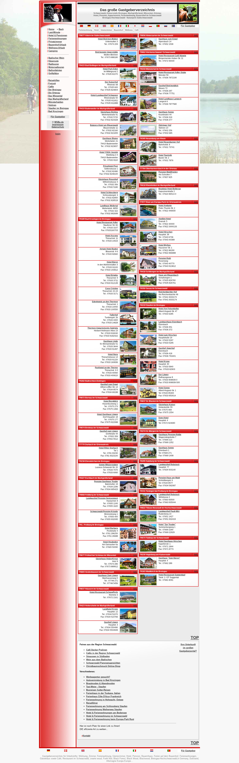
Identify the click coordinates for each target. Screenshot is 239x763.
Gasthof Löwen (111, 622)
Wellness (129, 30)
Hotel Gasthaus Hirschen (170, 541)
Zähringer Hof (165, 125)
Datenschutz (58, 127)
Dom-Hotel (163, 418)
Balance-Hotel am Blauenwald (104, 125)
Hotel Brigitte (112, 275)
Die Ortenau (54, 93)
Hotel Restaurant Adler (107, 222)
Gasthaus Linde (110, 341)
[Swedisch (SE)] (173, 26)
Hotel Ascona (111, 236)
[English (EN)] (104, 26)
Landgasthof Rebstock (169, 464)
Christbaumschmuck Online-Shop (103, 666)
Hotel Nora (113, 354)
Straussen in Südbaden (98, 656)
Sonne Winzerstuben (108, 465)
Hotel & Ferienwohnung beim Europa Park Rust (110, 719)
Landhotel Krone (110, 609)
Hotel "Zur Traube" (167, 524)
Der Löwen (163, 375)
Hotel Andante (165, 205)
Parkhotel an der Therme (106, 368)
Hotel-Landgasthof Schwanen (104, 95)
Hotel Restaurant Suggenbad (172, 575)
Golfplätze (53, 73)
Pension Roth (165, 258)
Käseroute (53, 61)
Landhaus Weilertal (109, 206)
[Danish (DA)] (97, 26)
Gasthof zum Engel (109, 384)
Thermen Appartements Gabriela (102, 328)
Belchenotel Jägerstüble (106, 52)
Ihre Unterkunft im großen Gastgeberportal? (188, 647)
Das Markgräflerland (58, 99)
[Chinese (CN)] (81, 26)
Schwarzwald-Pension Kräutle (104, 511)
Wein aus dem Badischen (99, 659)
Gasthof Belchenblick (168, 86)
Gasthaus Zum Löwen (108, 575)
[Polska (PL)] (150, 26)
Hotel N (162, 142)
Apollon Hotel (165, 219)
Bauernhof (118, 30)
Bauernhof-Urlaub (57, 44)
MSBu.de (59, 122)
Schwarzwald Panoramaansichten (103, 663)
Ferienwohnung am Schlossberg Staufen (106, 706)
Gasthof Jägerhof (167, 348)
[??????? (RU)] (166, 26)
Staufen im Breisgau (58, 108)
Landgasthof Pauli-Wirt (169, 511)
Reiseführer (92, 703)
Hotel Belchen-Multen (108, 39)
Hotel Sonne (164, 388)
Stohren (52, 105)
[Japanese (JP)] (135, 26)
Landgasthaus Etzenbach (170, 322)
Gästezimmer (106, 30)
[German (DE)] (89, 26)
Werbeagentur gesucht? (98, 677)
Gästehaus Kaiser (167, 404)
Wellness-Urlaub (56, 48)
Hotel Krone (164, 361)
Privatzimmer (55, 41)
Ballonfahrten (55, 70)
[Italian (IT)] (127, 26)
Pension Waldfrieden (168, 172)
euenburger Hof (172, 142)
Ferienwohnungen (57, 38)
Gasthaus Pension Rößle (170, 434)
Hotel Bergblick (111, 401)
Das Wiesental (55, 96)
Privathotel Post (110, 166)
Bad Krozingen (55, 111)
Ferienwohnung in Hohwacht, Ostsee (104, 699)
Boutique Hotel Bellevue (170, 189)
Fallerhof (114, 315)
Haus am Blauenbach (168, 275)
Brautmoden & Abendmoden (100, 683)
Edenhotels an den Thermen (105, 302)
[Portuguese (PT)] (158, 26)
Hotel (96, 30)
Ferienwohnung (85, 30)
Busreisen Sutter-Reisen (98, 690)
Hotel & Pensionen (57, 35)
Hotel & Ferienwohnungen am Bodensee (106, 713)
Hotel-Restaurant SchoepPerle (104, 592)
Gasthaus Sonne (166, 112)
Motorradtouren (56, 67)
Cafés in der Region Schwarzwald (103, 653)
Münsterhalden (55, 102)
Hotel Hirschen (165, 232)
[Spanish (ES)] (112, 26)
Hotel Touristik (165, 155)
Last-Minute (54, 32)
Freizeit (52, 83)
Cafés (51, 86)
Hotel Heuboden (110, 542)
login (57, 134)
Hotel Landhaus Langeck (170, 99)
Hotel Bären (112, 262)
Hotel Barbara (111, 528)
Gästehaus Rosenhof (108, 179)
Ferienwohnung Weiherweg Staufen (104, 709)
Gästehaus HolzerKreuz (107, 559)
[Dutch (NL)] (152, 751)
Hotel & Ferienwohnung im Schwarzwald (106, 716)
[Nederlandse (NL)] (143, 26)
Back (61, 29)
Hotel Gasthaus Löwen (107, 414)
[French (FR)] (120, 26)
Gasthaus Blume (110, 138)
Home (51, 29)
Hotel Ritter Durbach (108, 448)
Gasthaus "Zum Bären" (169, 558)
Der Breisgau (54, 89)
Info (135, 35)
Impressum (58, 124)
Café (137, 30)
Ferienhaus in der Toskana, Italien (103, 693)
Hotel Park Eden (110, 69)
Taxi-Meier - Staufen (96, 686)
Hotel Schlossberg (109, 192)
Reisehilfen (54, 80)
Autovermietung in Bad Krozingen (103, 680)
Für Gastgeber (58, 116)
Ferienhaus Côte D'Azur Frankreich (103, 696)
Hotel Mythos (165, 245)
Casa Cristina (111, 288)
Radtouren (53, 64)
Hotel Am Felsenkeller (169, 309)
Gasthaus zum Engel (168, 39)
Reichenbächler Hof (168, 292)
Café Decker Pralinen (96, 650)
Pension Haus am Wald (169, 478)
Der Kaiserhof (111, 82)
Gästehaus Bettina (109, 112)
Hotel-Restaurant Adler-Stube (172, 72)
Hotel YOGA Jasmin (109, 152)
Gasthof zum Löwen (109, 431)
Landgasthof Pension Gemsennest (102, 498)
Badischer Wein (56, 58)
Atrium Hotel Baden (109, 249)
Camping (53, 51)
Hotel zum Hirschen (168, 335)
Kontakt (86, 735)
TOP (195, 637)
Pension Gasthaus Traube (106, 481)
